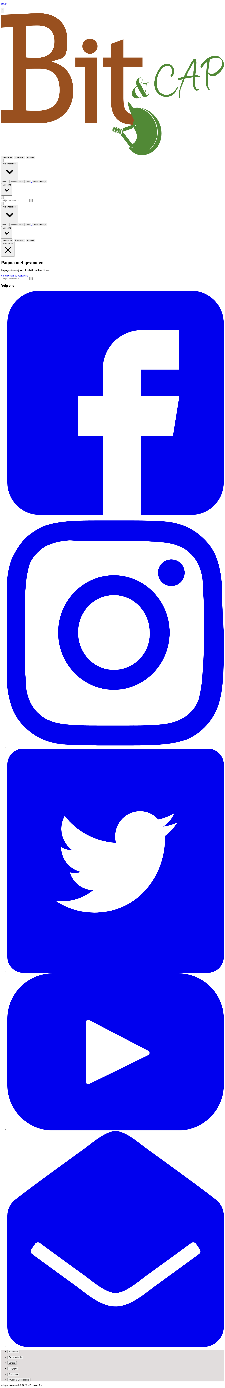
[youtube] (115, 1129)
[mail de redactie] (115, 1346)
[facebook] (115, 514)
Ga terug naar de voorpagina (14, 275)
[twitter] (115, 971)
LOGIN (4, 3)
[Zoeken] (31, 200)
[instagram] (115, 747)
